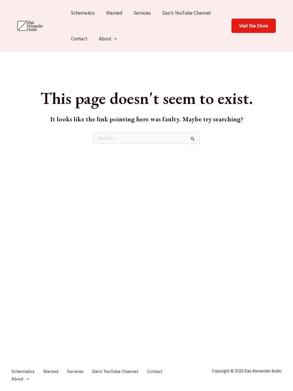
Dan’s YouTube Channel (186, 13)
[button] (253, 26)
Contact (79, 39)
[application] (114, 39)
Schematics (83, 13)
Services (142, 13)
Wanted (114, 13)
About (105, 39)
